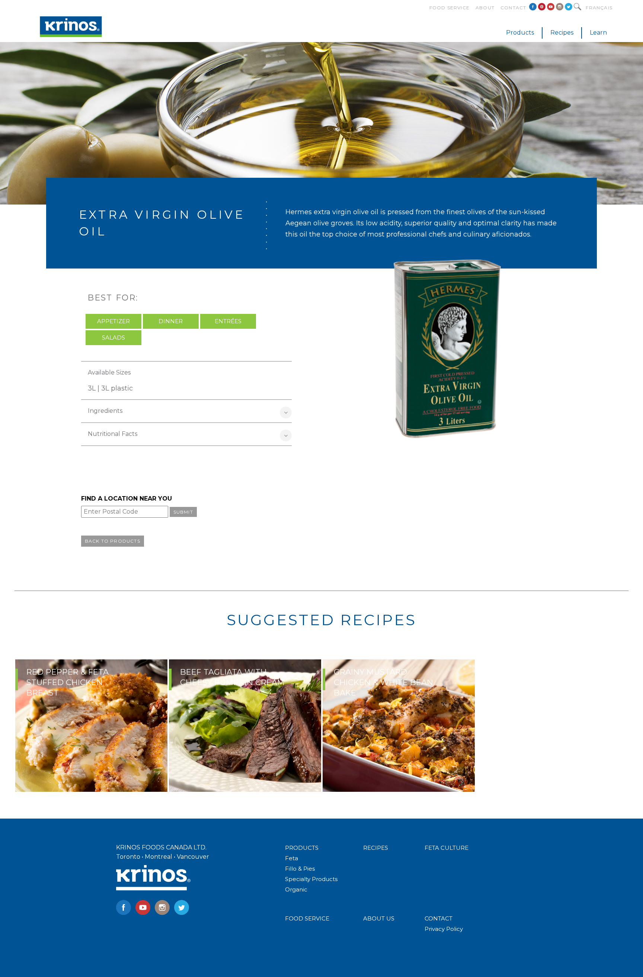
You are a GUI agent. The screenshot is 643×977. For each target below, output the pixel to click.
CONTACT (438, 918)
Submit (183, 512)
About (485, 7)
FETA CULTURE (446, 847)
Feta (291, 858)
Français (599, 7)
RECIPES (375, 847)
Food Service (449, 7)
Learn (598, 32)
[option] (91, 726)
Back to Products (112, 541)
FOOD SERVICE (307, 918)
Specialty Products (311, 879)
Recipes (561, 32)
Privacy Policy (444, 928)
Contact (513, 7)
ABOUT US (378, 918)
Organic (296, 889)
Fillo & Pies (300, 868)
